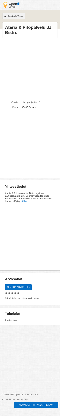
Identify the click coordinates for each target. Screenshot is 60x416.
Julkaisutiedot (8, 399)
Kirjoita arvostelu (18, 287)
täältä (24, 201)
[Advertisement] (30, 67)
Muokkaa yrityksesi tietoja (36, 405)
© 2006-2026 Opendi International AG (20, 394)
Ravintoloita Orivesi (15, 16)
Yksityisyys (22, 399)
